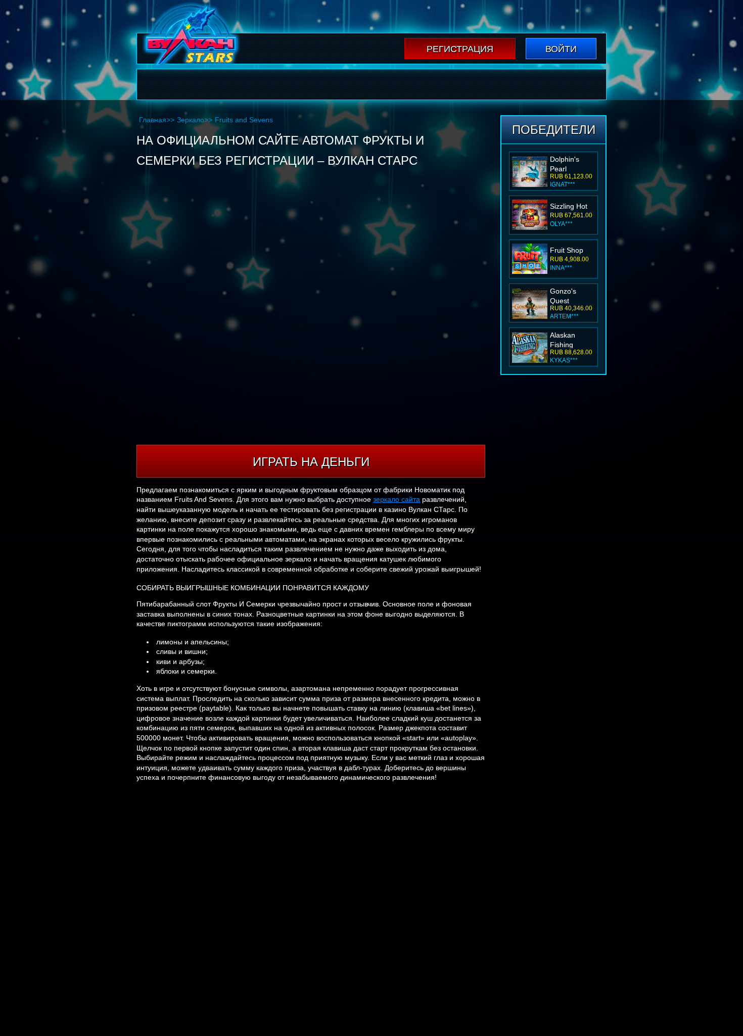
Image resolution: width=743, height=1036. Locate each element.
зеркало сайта (396, 499)
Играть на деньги (311, 461)
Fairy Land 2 (570, 338)
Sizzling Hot (568, 162)
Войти (561, 49)
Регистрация (460, 49)
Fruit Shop (566, 206)
